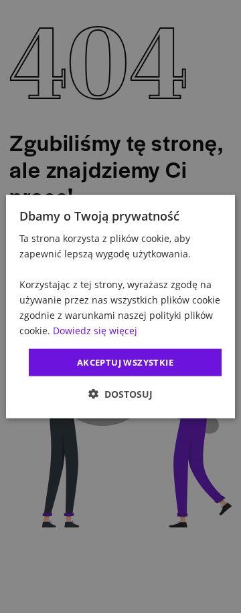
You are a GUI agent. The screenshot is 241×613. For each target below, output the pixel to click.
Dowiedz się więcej (95, 330)
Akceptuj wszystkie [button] (125, 362)
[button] (120, 394)
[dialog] (120, 306)
